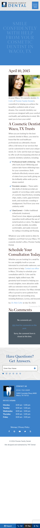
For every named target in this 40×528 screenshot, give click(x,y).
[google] (14, 431)
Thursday (7, 414)
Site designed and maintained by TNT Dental (20, 444)
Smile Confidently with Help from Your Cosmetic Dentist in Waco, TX (20, 37)
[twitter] (25, 431)
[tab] (3, 373)
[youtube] (20, 431)
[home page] (14, 5)
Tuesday (6, 408)
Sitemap (14, 427)
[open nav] (35, 5)
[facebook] (9, 431)
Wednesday (8, 411)
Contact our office (32, 268)
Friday (5, 417)
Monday (6, 405)
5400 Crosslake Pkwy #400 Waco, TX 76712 (26, 394)
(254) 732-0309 (23, 390)
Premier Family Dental (24, 101)
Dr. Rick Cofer (17, 302)
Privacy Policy (23, 427)
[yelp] (30, 431)
